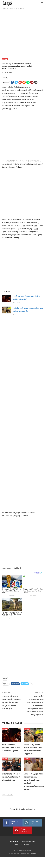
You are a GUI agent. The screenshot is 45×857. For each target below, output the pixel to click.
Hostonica (33, 853)
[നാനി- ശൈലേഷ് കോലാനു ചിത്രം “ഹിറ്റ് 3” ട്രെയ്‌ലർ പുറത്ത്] (6, 298)
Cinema (4, 59)
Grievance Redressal (28, 841)
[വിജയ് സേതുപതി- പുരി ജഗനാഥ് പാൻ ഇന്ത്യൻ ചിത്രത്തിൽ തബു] (11, 764)
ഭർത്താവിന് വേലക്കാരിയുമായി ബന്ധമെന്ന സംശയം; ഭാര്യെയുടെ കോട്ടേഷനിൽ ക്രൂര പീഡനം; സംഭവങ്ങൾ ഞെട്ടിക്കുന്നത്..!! (35, 705)
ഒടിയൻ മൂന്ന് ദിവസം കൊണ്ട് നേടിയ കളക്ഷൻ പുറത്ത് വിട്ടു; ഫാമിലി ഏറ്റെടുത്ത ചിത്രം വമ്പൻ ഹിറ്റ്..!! (11, 702)
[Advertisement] (22, 33)
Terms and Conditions (22, 844)
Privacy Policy (14, 841)
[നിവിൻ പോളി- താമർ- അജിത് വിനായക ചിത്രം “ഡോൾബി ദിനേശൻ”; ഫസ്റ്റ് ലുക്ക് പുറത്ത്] (6, 310)
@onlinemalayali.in (27, 809)
